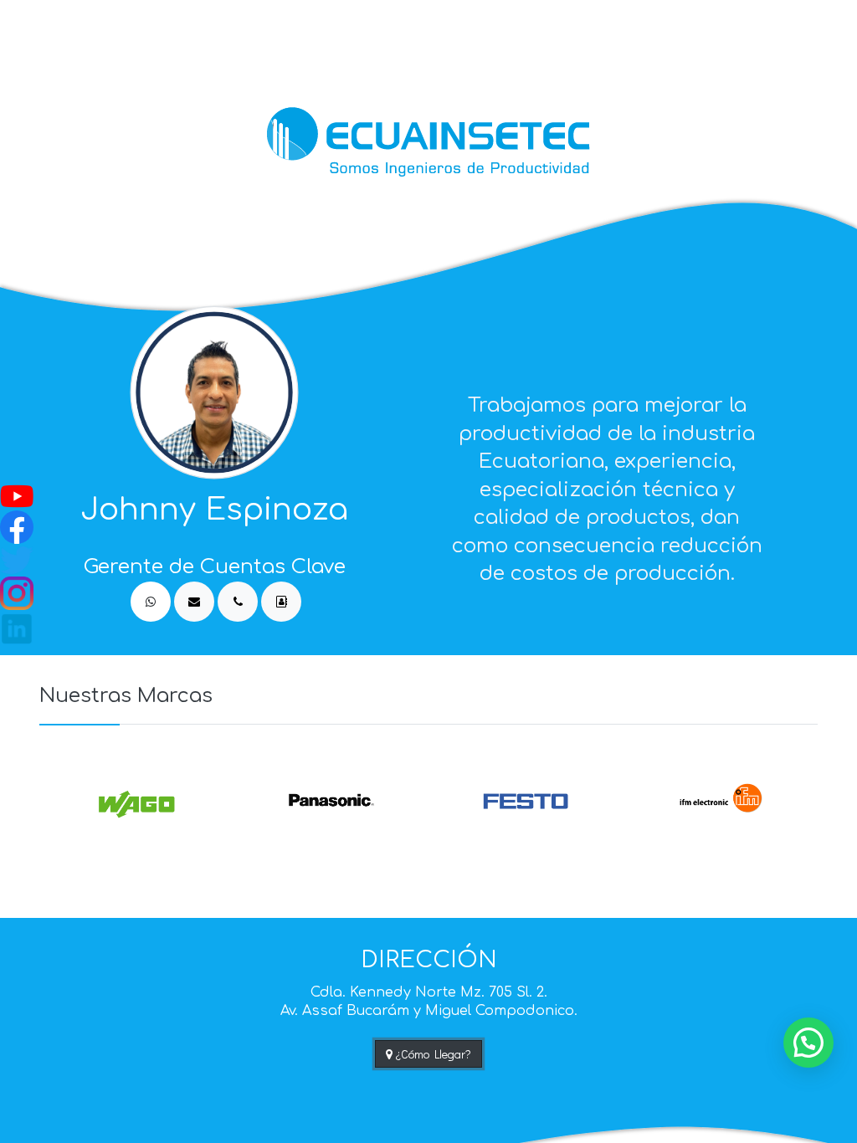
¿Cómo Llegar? (432, 1054)
